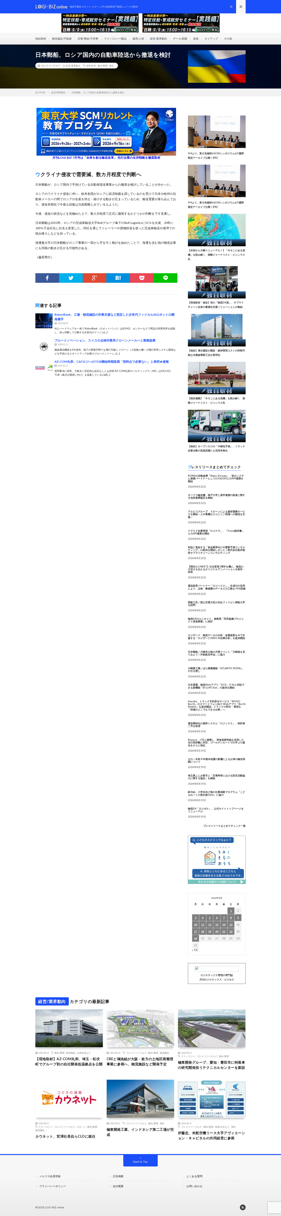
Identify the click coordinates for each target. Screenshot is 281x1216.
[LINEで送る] (165, 278)
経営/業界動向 (158, 38)
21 (223, 931)
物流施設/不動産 (62, 38)
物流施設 (70, 1053)
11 (202, 924)
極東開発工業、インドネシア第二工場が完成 (140, 1132)
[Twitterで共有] (71, 278)
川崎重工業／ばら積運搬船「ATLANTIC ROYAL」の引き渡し (216, 669)
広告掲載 (118, 1176)
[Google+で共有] (94, 278)
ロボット (81, 1127)
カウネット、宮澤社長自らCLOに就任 (65, 1136)
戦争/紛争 (91, 65)
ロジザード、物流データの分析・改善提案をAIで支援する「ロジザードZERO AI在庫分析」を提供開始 (216, 636)
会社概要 (118, 1186)
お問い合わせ (194, 1186)
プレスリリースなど (136, 1053)
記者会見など (84, 1053)
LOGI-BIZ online (54, 1207)
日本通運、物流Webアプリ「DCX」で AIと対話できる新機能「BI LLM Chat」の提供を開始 (216, 686)
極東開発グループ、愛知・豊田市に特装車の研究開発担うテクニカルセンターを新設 (211, 1065)
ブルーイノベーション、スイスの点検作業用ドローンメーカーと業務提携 (104, 340)
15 (230, 924)
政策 (196, 38)
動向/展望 (102, 65)
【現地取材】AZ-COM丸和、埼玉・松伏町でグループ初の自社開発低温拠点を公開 (69, 1061)
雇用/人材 (138, 38)
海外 (111, 65)
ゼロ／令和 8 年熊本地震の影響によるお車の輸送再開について (216, 760)
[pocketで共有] (142, 278)
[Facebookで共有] (47, 278)
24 (195, 938)
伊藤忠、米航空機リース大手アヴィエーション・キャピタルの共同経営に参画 (211, 1135)
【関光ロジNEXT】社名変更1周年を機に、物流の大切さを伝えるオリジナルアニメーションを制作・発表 (216, 569)
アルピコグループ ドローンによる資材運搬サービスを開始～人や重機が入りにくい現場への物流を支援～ (216, 514)
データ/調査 (180, 38)
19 (209, 931)
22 (230, 931)
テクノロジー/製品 (115, 38)
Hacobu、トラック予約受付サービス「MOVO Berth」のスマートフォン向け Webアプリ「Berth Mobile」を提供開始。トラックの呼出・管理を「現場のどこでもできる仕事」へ (217, 705)
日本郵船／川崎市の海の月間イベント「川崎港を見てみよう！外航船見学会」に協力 (216, 653)
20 (216, 931)
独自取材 (40, 38)
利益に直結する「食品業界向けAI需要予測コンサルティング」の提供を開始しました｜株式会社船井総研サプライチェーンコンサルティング (216, 550)
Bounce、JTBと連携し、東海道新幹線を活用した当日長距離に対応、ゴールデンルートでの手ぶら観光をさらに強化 (216, 742)
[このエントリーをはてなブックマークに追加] (118, 278)
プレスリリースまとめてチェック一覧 (224, 825)
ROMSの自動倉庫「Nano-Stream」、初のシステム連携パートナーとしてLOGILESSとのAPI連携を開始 (216, 478)
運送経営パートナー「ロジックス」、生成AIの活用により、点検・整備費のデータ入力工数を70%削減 (216, 587)
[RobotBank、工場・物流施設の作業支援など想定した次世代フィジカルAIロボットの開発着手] (44, 320)
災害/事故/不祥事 (88, 38)
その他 (228, 38)
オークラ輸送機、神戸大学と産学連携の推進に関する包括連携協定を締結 (216, 496)
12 (209, 924)
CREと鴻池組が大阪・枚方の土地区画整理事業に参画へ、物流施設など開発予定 (140, 1061)
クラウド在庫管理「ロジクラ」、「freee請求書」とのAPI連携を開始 (216, 532)
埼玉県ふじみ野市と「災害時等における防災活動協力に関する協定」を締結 (216, 777)
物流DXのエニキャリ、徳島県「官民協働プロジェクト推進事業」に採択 (216, 620)
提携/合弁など (222, 1127)
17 (195, 931)
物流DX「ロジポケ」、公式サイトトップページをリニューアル (216, 810)
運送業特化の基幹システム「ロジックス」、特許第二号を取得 (216, 724)
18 (202, 931)
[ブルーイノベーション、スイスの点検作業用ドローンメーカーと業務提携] (44, 346)
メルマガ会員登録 (50, 1176)
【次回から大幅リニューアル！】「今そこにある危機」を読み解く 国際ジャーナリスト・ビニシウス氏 (216, 255)
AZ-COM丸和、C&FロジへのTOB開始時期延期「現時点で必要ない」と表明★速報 (111, 361)
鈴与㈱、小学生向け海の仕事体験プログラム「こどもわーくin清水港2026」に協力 (216, 793)
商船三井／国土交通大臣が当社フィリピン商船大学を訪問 (216, 603)
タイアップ (211, 38)
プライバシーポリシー (52, 1186)
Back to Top (140, 1161)
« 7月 (195, 950)
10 (195, 924)
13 (216, 924)
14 (223, 924)
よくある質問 (194, 1176)
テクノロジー (188, 1056)
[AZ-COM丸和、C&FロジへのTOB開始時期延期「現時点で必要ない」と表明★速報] (44, 367)
